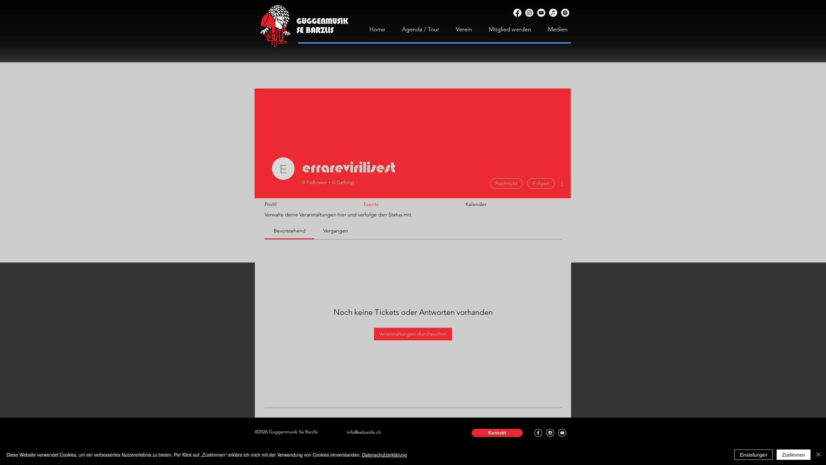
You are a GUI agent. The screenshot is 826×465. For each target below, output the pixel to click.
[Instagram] (529, 13)
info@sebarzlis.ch (364, 432)
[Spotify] (565, 13)
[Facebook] (517, 13)
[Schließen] (818, 455)
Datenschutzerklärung (384, 454)
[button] (497, 433)
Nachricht (506, 183)
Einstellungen (753, 454)
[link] (290, 231)
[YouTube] (541, 13)
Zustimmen (793, 454)
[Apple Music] (553, 13)
